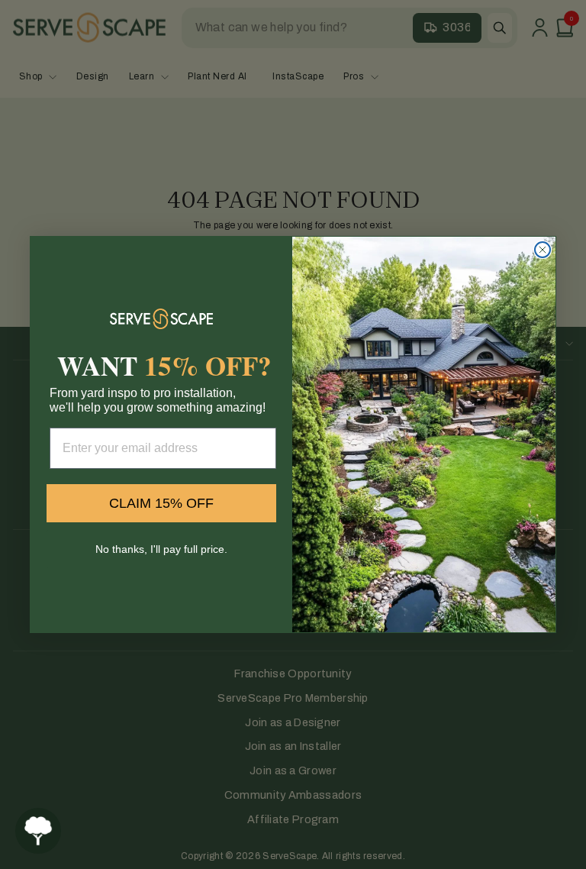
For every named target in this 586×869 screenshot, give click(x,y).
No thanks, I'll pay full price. (161, 549)
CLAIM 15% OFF (161, 503)
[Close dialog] (542, 249)
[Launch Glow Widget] (38, 831)
